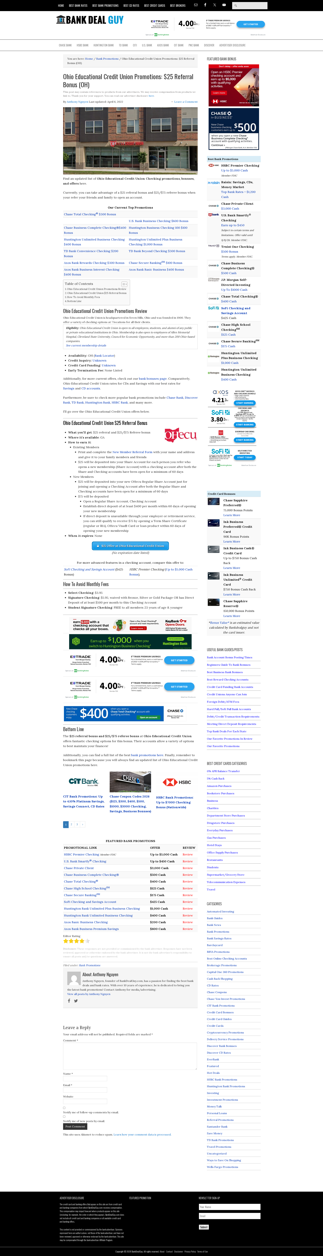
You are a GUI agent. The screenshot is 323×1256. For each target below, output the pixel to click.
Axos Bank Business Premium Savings (91, 929)
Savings (68, 388)
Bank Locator (104, 355)
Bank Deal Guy (90, 19)
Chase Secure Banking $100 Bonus (155, 263)
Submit (204, 1227)
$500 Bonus (229, 251)
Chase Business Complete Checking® (91, 875)
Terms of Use (202, 1251)
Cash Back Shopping (220, 978)
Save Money (214, 1133)
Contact (169, 1251)
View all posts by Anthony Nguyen (88, 994)
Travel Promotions (219, 1146)
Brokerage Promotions (222, 965)
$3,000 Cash (230, 208)
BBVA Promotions (218, 951)
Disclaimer (178, 1251)
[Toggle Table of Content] (123, 284)
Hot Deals (213, 1072)
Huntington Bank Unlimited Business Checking (98, 915)
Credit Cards (215, 1025)
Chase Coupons (217, 992)
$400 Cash (229, 301)
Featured (213, 1066)
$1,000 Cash (229, 363)
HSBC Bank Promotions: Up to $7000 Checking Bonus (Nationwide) (174, 802)
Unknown (99, 360)
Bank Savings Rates (219, 938)
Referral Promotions (220, 1120)
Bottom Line (74, 301)
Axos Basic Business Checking (86, 922)
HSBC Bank (120, 402)
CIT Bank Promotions (221, 1005)
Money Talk (214, 1106)
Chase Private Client (79, 868)
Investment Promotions (222, 1099)
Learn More (231, 515)
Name (68, 1073)
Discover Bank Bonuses (222, 1046)
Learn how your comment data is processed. (142, 1134)
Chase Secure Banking (82, 895)
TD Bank (78, 402)
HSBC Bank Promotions (222, 1079)
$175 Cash (228, 346)
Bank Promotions (89, 965)
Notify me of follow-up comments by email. (91, 1112)
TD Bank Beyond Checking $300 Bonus (157, 251)
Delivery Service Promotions (225, 1039)
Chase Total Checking (81, 881)
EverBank (213, 1059)
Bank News (214, 925)
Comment (70, 1040)
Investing (213, 1093)
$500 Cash (228, 273)
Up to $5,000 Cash (234, 170)
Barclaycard (215, 945)
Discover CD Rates (219, 1052)
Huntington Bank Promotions (226, 1086)
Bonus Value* (219, 623)
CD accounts (90, 388)
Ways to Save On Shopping (224, 1160)
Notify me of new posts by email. (84, 1121)
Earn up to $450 (232, 225)
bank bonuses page (153, 379)
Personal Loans (217, 1113)
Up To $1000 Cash (234, 290)
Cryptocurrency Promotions (225, 1032)
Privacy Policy (190, 1251)
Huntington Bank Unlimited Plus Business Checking (102, 908)
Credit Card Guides (219, 1019)
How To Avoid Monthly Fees (83, 297)
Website (68, 1096)
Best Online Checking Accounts (227, 958)
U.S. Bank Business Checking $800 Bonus (158, 221)
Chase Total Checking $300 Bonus (90, 214)
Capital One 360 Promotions (225, 972)
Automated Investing (220, 911)
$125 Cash (228, 334)
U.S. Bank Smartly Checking (85, 861)
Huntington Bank (97, 402)
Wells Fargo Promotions (222, 1167)
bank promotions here (147, 755)
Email (67, 1085)
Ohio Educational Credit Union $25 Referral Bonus (97, 293)
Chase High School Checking (87, 888)
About (162, 1251)
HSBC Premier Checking (81, 854)
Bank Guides (215, 918)
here (151, 95)
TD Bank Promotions (220, 1140)
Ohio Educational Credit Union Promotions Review (96, 289)
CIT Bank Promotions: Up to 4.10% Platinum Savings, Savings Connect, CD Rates (83, 801)
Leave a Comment (186, 101)
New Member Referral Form (132, 452)
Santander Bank (217, 1126)
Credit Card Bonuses (220, 1012)
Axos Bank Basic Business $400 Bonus (156, 269)
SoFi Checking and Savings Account (89, 569)
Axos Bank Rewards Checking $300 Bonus (94, 263)
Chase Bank (175, 398)
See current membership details (86, 345)
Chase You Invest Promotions (226, 999)
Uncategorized (217, 1153)
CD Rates (213, 985)
